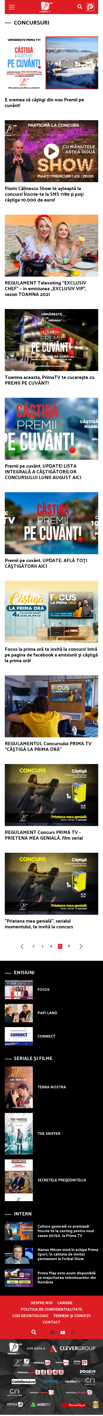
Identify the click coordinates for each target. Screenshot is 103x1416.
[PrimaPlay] (90, 7)
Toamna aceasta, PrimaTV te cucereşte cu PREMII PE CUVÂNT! (49, 380)
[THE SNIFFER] (19, 1134)
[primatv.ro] (18, 1362)
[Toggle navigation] (12, 7)
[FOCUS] (19, 990)
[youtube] (60, 1332)
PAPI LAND (47, 1013)
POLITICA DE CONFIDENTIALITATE (51, 1310)
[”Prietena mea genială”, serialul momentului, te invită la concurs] (51, 884)
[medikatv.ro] (72, 1381)
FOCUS (44, 990)
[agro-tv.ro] (41, 1404)
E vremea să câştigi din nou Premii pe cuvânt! (44, 103)
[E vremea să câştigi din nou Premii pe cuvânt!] (51, 62)
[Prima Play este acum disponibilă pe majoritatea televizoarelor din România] (19, 1278)
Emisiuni (24, 973)
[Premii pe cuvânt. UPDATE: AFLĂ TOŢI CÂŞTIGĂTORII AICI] (51, 523)
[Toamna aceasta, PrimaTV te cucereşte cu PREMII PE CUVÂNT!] (51, 340)
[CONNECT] (19, 1036)
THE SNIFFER (49, 1134)
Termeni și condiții (72, 1316)
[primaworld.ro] (15, 1404)
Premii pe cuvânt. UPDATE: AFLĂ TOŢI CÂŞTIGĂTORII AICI (46, 563)
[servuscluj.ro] (73, 1404)
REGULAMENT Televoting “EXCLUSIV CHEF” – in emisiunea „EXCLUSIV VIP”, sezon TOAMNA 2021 (45, 289)
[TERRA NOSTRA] (19, 1087)
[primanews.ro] (62, 1362)
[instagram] (70, 1332)
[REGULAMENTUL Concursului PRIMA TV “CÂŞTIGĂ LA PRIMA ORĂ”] (51, 706)
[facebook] (53, 1332)
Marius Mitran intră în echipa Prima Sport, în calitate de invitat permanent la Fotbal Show (68, 1254)
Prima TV (46, 7)
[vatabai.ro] (95, 1404)
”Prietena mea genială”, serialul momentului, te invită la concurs (39, 924)
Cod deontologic (30, 1316)
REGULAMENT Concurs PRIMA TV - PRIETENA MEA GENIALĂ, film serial (44, 835)
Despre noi (42, 1303)
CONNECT (46, 1036)
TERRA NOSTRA (52, 1087)
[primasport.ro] (40, 1372)
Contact (51, 1322)
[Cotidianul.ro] (23, 1381)
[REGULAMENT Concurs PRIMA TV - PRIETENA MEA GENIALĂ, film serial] (51, 795)
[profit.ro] (88, 1372)
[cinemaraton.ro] (90, 1381)
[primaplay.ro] (80, 1362)
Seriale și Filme (33, 1059)
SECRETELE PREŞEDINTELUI (62, 1180)
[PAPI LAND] (19, 1013)
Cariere (65, 1303)
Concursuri (31, 23)
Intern (23, 1214)
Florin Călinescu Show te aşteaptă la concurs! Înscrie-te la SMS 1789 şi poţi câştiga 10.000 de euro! (44, 194)
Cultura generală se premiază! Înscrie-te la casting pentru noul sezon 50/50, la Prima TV (66, 1231)
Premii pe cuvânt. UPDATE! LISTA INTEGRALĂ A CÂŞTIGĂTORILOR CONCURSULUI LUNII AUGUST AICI (43, 472)
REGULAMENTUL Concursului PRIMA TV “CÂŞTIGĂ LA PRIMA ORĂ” (48, 747)
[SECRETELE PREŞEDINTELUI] (19, 1180)
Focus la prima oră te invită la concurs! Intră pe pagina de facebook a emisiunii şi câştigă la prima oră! (51, 655)
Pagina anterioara (21, 946)
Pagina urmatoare (82, 946)
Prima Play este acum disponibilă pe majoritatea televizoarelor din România (67, 1278)
